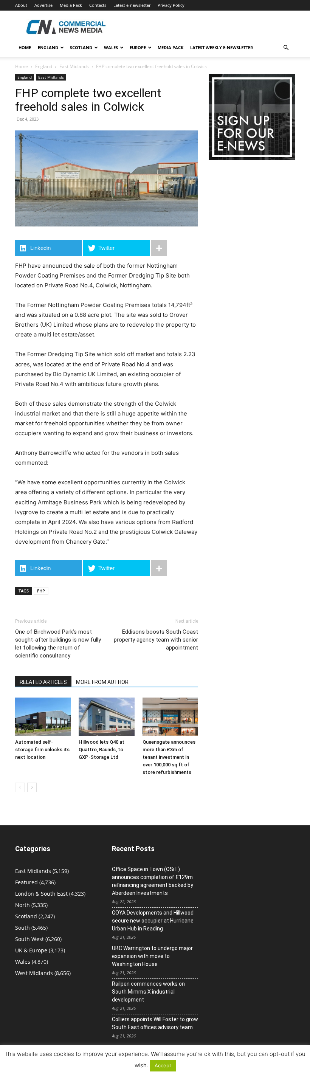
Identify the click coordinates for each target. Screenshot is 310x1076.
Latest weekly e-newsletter (221, 47)
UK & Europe (31, 950)
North (22, 905)
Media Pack (71, 5)
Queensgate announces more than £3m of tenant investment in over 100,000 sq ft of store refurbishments (169, 757)
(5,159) (42, 870)
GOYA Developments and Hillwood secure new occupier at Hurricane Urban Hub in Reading (153, 921)
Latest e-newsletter (131, 5)
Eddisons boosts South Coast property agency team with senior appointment (156, 639)
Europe (138, 47)
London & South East (41, 893)
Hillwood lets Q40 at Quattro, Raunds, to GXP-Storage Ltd (101, 749)
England (43, 66)
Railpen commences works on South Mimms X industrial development (148, 992)
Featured (26, 882)
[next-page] (32, 787)
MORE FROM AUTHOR (102, 682)
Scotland (81, 47)
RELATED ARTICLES (43, 682)
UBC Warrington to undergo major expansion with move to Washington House (152, 956)
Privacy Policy (171, 5)
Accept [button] (163, 1065)
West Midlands (34, 973)
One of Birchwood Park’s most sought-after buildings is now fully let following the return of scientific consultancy (58, 643)
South (22, 927)
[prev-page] (20, 787)
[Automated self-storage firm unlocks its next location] (43, 717)
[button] (286, 47)
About (21, 5)
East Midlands (74, 66)
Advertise (43, 5)
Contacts (97, 5)
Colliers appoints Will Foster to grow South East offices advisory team (155, 1023)
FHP (41, 591)
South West (29, 939)
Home (25, 47)
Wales (111, 47)
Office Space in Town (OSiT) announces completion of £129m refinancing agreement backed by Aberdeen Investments (152, 881)
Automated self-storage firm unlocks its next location (42, 749)
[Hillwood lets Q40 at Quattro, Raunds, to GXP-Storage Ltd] (106, 717)
